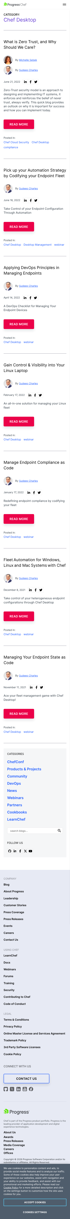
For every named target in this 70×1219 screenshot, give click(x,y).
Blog (6, 884)
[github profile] (9, 851)
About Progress (14, 891)
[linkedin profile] (15, 851)
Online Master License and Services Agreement (34, 1033)
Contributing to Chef (17, 997)
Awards (8, 1137)
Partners (14, 805)
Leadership (11, 898)
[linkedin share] (25, 81)
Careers (9, 933)
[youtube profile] (30, 851)
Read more (19, 124)
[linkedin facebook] (30, 81)
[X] (12, 1089)
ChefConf (15, 762)
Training (9, 983)
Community (17, 776)
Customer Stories (15, 905)
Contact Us (11, 939)
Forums (8, 976)
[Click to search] (59, 831)
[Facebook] (31, 1089)
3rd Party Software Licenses (22, 1047)
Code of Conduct (15, 1004)
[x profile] (25, 851)
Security (9, 990)
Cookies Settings (35, 1212)
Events (8, 926)
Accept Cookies (35, 1202)
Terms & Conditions (16, 1019)
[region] (35, 1191)
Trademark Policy (15, 1040)
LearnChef (16, 819)
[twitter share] (35, 81)
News (12, 790)
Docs (7, 962)
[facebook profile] (20, 851)
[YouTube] (25, 1089)
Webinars (15, 798)
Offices (8, 1153)
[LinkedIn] (19, 1089)
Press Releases (13, 919)
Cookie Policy (12, 1054)
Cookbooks (17, 812)
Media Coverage (14, 1145)
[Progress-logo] (16, 1112)
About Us (10, 1132)
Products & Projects (24, 769)
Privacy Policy (13, 1026)
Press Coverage (14, 912)
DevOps (14, 783)
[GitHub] (6, 1089)
